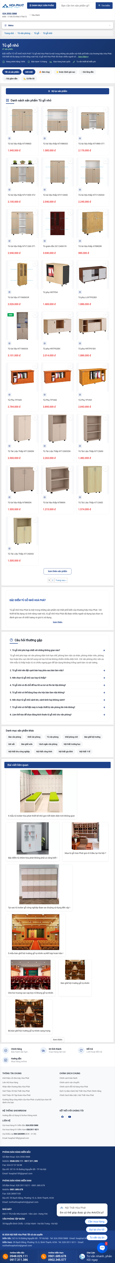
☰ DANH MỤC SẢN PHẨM (41, 5)
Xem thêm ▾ (83, 56)
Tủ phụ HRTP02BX (51, 348)
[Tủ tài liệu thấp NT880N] (57, 480)
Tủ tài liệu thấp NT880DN (19, 502)
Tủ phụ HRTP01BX (87, 348)
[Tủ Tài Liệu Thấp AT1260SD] (22, 531)
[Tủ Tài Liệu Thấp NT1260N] (93, 428)
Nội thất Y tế (84, 751)
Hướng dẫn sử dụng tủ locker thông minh (19, 1115)
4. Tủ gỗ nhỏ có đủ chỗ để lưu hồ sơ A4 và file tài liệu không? (38, 685)
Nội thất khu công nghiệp (19, 751)
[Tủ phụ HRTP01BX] (93, 326)
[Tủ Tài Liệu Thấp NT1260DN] (22, 428)
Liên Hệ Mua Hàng (10, 1082)
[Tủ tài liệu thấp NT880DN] (22, 480)
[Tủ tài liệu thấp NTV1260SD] (93, 172)
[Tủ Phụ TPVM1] (93, 377)
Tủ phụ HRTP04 (50, 292)
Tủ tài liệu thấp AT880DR (90, 246)
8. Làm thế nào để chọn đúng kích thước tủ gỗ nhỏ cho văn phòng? (41, 714)
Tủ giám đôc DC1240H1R (54, 246)
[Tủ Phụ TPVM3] (22, 377)
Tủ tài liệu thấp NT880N (54, 502)
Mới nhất (29, 72)
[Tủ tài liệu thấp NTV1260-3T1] (22, 223)
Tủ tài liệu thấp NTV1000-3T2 (21, 194)
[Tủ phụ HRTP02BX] (57, 326)
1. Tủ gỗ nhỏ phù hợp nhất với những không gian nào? (35, 650)
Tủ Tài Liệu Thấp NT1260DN (21, 451)
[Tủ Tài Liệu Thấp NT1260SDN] (57, 428)
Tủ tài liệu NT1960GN (18, 348)
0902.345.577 (57, 1259)
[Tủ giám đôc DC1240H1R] (57, 223)
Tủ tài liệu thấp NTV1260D (55, 194)
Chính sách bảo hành (68, 1078)
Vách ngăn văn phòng (48, 744)
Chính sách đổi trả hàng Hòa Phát (74, 1086)
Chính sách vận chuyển (69, 1082)
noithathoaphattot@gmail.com (23, 1202)
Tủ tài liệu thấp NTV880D (19, 143)
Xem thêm (57, 622)
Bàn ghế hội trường (92, 737)
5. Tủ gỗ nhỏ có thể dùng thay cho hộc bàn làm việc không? (37, 692)
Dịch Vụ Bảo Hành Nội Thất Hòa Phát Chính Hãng (80, 1091)
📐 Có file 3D (29, 78)
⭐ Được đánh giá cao (65, 72)
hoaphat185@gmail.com (18, 1138)
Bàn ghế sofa (26, 744)
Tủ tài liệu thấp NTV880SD (55, 143)
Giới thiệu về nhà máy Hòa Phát (15, 1078)
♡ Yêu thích (34, 15)
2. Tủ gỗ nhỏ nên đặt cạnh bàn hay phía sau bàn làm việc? (37, 670)
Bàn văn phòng (14, 737)
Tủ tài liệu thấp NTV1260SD (91, 194)
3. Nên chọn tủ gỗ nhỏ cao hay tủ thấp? (28, 677)
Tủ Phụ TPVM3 (15, 399)
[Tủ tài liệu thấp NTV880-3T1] (93, 121)
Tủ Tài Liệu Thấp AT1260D (90, 502)
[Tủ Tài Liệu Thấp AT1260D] (93, 480)
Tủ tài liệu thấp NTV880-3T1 (91, 143)
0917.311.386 (31, 1161)
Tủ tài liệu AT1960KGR (18, 297)
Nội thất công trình (44, 751)
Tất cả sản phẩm (12, 72)
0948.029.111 (16, 1161)
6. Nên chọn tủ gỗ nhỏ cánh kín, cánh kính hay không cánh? (37, 699)
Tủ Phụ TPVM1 (85, 399)
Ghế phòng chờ (71, 737)
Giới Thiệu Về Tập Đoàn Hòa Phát (16, 1095)
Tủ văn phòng (52, 737)
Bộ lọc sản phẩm (59, 91)
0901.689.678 (16, 1189)
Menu (11, 25)
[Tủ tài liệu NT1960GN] (22, 326)
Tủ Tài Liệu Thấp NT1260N (90, 451)
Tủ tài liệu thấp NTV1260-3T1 (21, 246)
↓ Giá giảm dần (11, 78)
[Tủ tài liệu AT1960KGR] (22, 274)
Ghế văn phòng (34, 737)
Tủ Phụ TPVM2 (50, 399)
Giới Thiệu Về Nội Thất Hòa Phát (16, 1091)
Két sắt (11, 744)
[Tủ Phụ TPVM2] (57, 377)
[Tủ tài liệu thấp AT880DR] (93, 223)
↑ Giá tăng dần (87, 72)
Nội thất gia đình (66, 751)
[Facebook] (62, 1117)
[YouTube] (69, 1117)
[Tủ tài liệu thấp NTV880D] (22, 121)
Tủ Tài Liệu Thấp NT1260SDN (57, 451)
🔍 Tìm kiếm (104, 5)
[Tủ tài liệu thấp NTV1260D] (57, 172)
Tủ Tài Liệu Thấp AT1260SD (21, 553)
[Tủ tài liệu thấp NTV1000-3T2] (22, 172)
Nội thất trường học (72, 744)
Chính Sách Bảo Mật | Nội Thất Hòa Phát (77, 1095)
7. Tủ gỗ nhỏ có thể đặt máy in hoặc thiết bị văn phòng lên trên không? (42, 707)
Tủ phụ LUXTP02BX (87, 297)
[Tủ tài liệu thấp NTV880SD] (57, 121)
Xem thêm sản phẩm (57, 571)
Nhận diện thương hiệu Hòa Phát (16, 1086)
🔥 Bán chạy (44, 72)
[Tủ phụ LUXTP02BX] (93, 274)
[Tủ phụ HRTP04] (57, 274)
